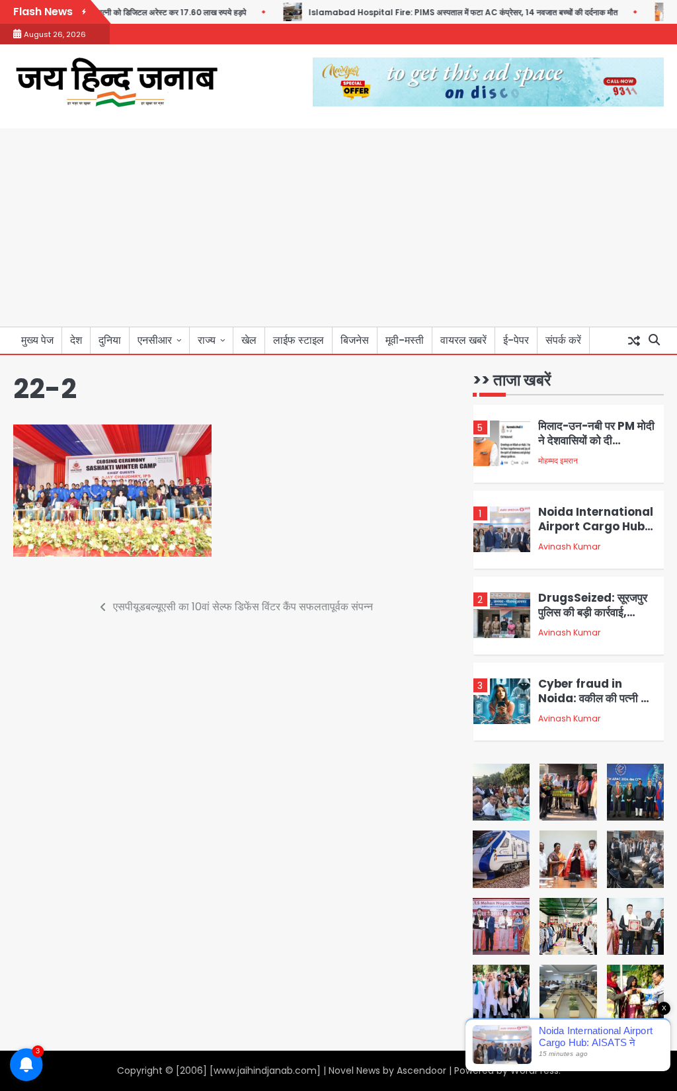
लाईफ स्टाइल (298, 340)
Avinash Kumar (569, 468)
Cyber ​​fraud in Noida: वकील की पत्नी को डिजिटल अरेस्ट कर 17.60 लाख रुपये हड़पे (595, 627)
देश (76, 340)
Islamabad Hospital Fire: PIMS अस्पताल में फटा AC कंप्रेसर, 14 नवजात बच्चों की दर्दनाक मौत (434, 12)
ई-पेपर (516, 340)
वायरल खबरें (463, 340)
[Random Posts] (634, 340)
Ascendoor (421, 1070)
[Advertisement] (338, 227)
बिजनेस (354, 340)
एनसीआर (155, 340)
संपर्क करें (563, 340)
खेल (249, 340)
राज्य (207, 340)
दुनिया (110, 340)
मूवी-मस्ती (404, 340)
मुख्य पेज (37, 340)
